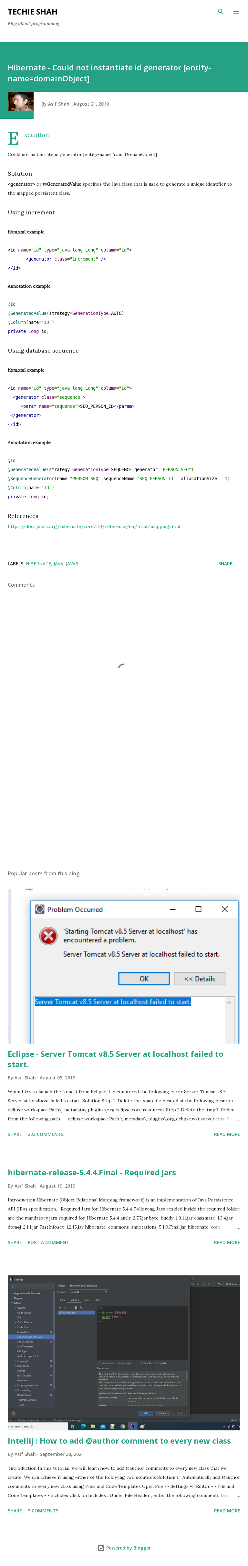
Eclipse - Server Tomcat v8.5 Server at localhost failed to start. (115, 1058)
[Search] (221, 11)
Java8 (72, 564)
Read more (227, 1134)
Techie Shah (32, 11)
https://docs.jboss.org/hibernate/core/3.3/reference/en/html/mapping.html (94, 526)
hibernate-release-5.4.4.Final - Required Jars (92, 1172)
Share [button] (225, 564)
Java (58, 564)
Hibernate (38, 564)
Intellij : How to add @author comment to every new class (119, 1440)
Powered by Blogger (128, 1548)
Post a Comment (48, 1242)
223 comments (46, 1134)
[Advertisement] (124, 804)
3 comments (43, 1511)
